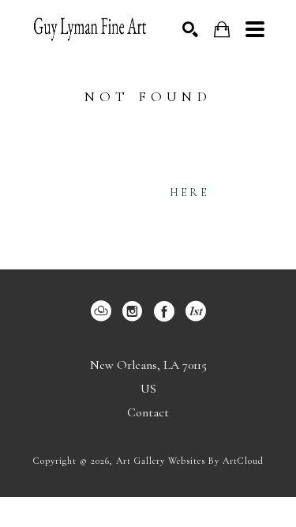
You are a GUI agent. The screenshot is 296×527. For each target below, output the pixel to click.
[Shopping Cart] (222, 30)
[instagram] (132, 311)
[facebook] (164, 311)
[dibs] (195, 311)
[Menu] (254, 29)
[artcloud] (101, 311)
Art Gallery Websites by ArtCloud (190, 460)
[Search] (190, 29)
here (189, 192)
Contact (148, 412)
